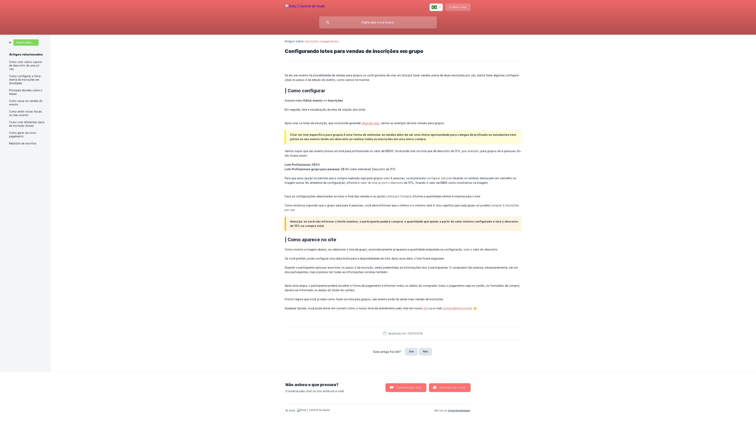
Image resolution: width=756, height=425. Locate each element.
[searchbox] (378, 22)
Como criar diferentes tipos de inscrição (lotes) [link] (26, 124)
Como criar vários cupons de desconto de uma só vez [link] (25, 65)
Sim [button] (411, 351)
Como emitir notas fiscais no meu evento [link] (25, 113)
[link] (24, 42)
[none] (305, 7)
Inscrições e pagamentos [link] (322, 41)
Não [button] (425, 351)
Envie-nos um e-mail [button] (452, 387)
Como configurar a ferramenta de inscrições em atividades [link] (25, 80)
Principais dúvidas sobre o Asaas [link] (25, 92)
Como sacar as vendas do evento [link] (26, 102)
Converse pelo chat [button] (408, 387)
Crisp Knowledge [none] (459, 410)
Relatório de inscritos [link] (22, 143)
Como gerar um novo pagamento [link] (22, 134)
